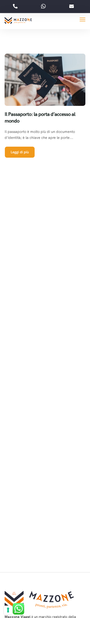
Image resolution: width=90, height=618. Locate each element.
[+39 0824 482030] (16, 6)
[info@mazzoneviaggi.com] (73, 6)
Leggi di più (20, 152)
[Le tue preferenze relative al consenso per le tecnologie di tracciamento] (8, 610)
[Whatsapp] (45, 6)
